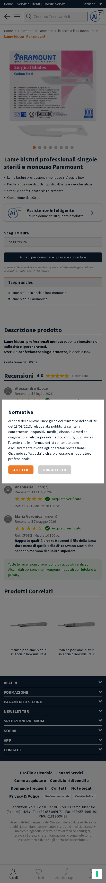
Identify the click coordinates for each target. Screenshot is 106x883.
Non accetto (54, 470)
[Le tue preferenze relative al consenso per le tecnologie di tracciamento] (97, 874)
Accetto (20, 470)
